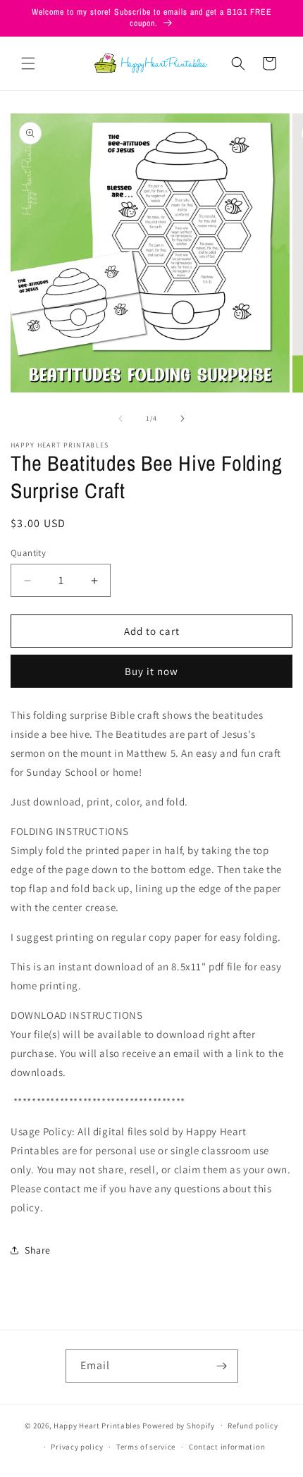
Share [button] (38, 1250)
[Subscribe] (221, 1366)
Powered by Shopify (178, 1425)
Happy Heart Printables (97, 1425)
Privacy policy (77, 1447)
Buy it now (151, 671)
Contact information (227, 1447)
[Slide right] (182, 418)
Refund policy (253, 1425)
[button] (28, 63)
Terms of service (145, 1447)
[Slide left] (120, 418)
